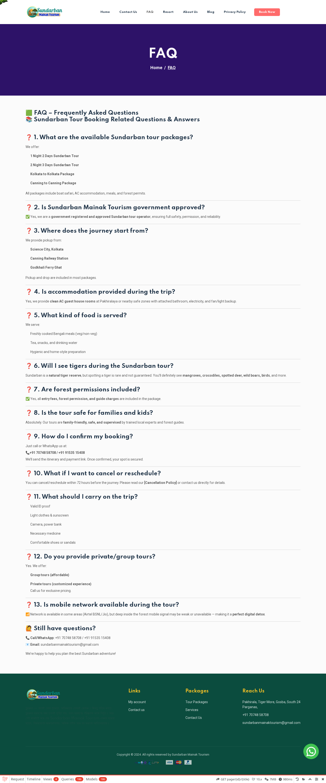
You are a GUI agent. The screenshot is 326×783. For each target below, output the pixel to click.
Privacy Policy (235, 12)
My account (137, 702)
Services (191, 710)
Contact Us (128, 12)
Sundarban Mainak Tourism (190, 754)
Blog (210, 12)
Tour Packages (196, 702)
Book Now (267, 12)
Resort (168, 12)
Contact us (136, 710)
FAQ (150, 12)
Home (105, 12)
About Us (190, 12)
